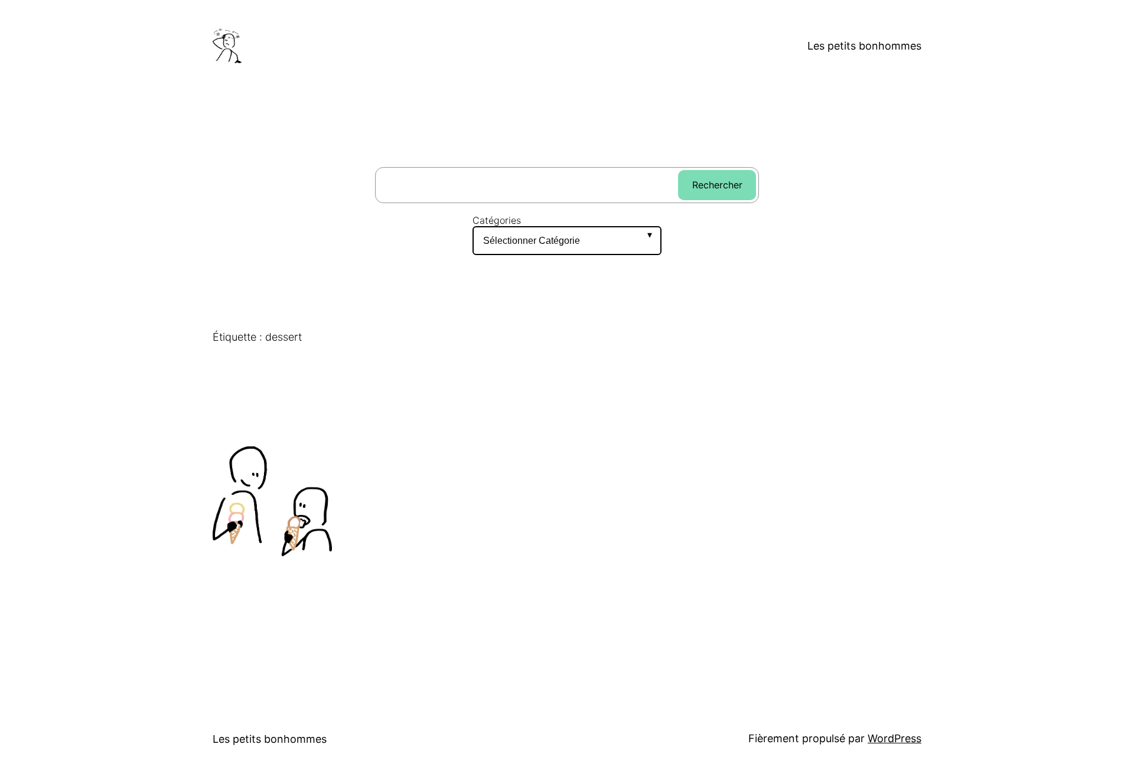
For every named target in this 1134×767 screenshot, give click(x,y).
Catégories (496, 220)
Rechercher (717, 185)
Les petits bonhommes (864, 46)
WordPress (894, 738)
